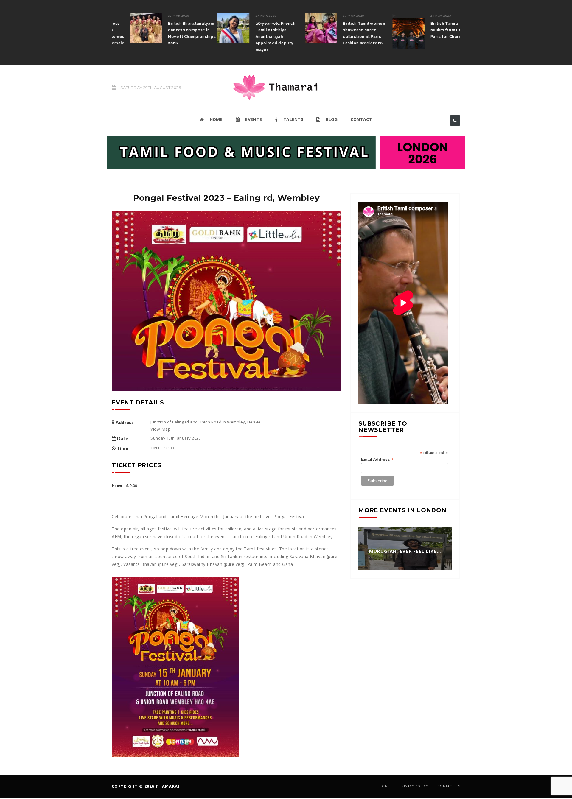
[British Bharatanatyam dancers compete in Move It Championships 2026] (128, 28)
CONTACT (361, 119)
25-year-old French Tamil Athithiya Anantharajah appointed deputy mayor (257, 36)
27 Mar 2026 (248, 15)
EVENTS (253, 119)
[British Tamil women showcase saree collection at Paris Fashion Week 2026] (303, 28)
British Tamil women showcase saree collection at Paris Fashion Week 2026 (346, 33)
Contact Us (448, 786)
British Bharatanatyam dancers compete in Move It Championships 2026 (174, 33)
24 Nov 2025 (422, 15)
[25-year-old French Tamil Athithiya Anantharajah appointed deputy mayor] (215, 28)
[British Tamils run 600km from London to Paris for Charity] (390, 31)
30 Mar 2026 (160, 15)
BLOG (331, 119)
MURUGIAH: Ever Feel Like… (405, 551)
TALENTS (292, 119)
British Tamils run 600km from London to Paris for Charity (435, 30)
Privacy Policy (414, 786)
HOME (215, 119)
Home (384, 786)
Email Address (377, 459)
